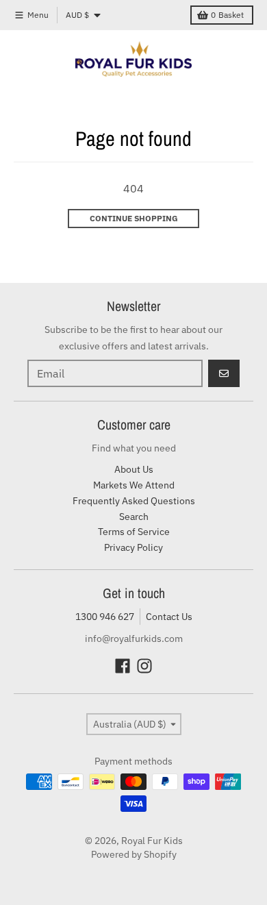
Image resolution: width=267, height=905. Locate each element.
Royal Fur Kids (152, 840)
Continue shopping (134, 218)
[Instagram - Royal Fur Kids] (144, 666)
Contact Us (169, 616)
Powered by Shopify (134, 854)
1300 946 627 (104, 616)
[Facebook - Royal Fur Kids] (122, 666)
